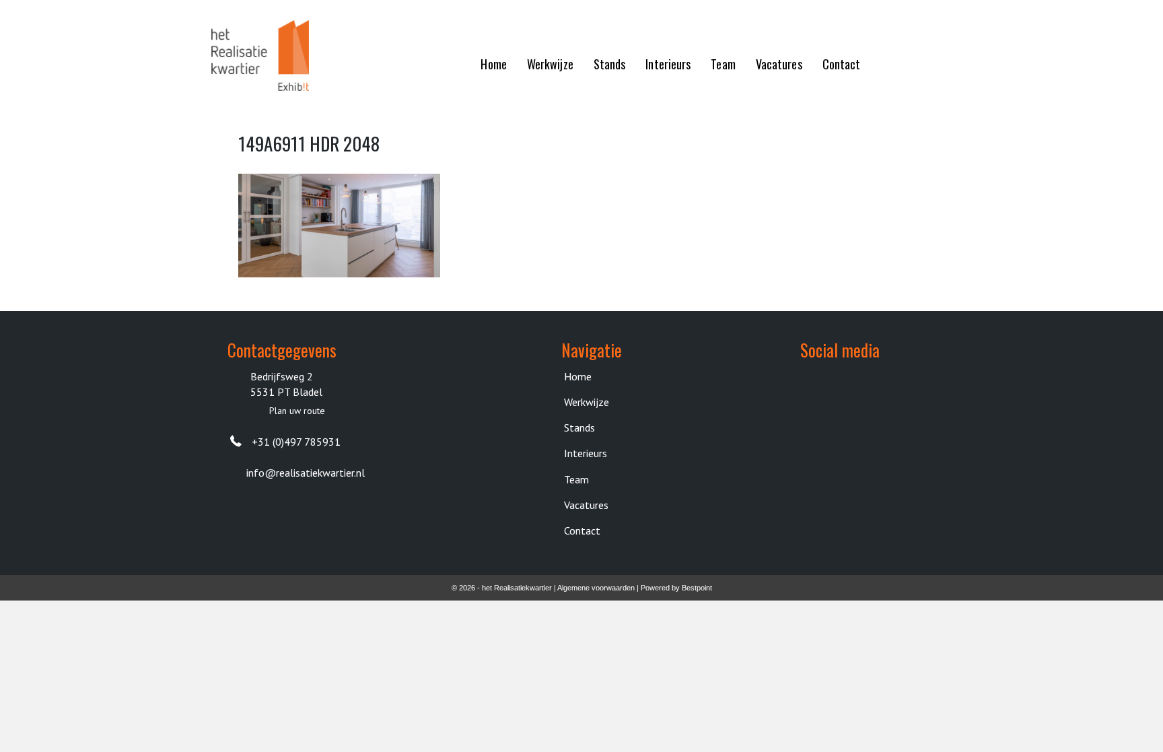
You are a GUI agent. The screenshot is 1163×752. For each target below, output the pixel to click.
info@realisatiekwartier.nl (305, 472)
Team (576, 479)
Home (578, 376)
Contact (582, 530)
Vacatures (586, 505)
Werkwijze (586, 402)
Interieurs (585, 453)
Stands (579, 427)
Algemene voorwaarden (596, 588)
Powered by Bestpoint (676, 588)
